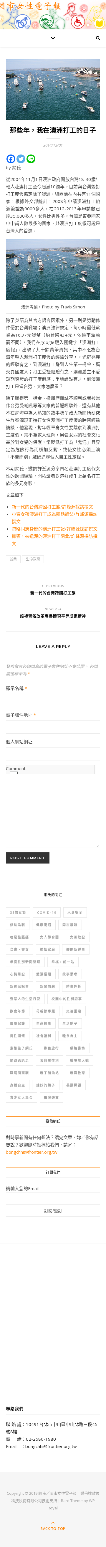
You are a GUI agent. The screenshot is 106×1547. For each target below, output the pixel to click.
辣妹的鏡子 (45, 1085)
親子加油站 (49, 1073)
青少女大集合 (21, 1097)
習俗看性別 (49, 1060)
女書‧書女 (19, 949)
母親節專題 (45, 1011)
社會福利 (44, 1036)
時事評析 (74, 986)
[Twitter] (20, 158)
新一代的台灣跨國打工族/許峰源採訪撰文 (52, 507)
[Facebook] (10, 158)
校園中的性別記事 (67, 999)
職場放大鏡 (79, 1060)
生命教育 (33, 559)
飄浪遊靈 (51, 1097)
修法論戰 (17, 925)
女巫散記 (77, 937)
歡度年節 (17, 1011)
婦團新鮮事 (75, 949)
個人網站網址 (19, 742)
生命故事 (44, 1023)
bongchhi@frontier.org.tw (31, 1152)
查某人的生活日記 (25, 999)
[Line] (30, 158)
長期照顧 (74, 1085)
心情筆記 (17, 974)
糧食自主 (70, 1036)
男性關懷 (17, 1036)
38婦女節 (18, 912)
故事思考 (70, 974)
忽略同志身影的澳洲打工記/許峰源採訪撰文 (54, 529)
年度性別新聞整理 (25, 962)
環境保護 (17, 1023)
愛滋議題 (44, 974)
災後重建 (74, 1011)
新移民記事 (19, 986)
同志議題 (70, 925)
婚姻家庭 (47, 949)
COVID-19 (47, 912)
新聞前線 (47, 986)
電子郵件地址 (21, 715)
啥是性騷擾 (19, 937)
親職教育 (77, 1073)
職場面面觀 (19, 1073)
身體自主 (17, 1085)
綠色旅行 (51, 1048)
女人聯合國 (49, 937)
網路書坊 (77, 1048)
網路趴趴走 (19, 1060)
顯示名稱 (16, 688)
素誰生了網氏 (21, 1048)
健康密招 (44, 925)
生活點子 (70, 1023)
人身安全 (75, 912)
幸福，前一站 (63, 962)
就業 (13, 559)
